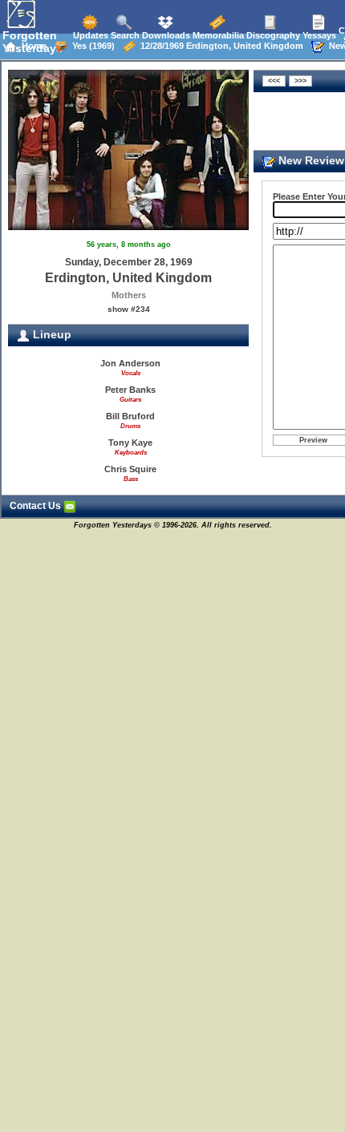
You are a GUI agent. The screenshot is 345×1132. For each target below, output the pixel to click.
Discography (272, 35)
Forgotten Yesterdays (32, 42)
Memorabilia (217, 35)
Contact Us (36, 505)
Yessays (318, 35)
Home (32, 46)
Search (124, 35)
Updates (89, 35)
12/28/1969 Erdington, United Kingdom (219, 46)
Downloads (165, 35)
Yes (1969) (91, 46)
